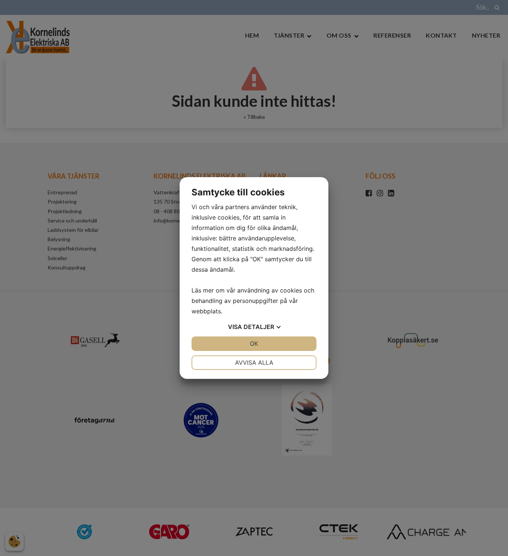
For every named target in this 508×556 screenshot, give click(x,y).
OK (254, 343)
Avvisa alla (254, 362)
